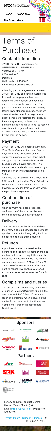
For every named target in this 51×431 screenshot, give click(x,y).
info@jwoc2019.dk (21, 408)
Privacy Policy (12, 417)
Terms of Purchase (32, 417)
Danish (42, 20)
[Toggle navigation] (45, 28)
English (42, 15)
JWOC (8, 14)
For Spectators (13, 20)
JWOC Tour (23, 14)
